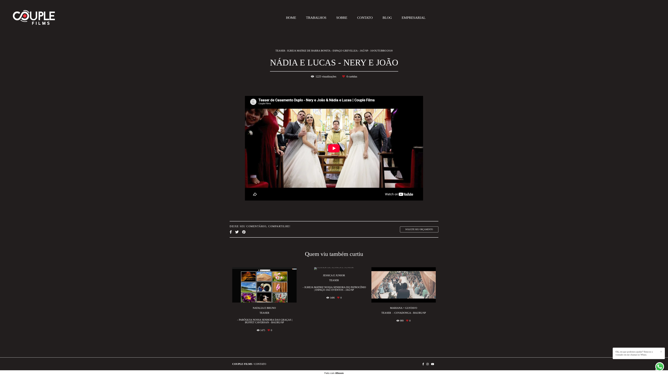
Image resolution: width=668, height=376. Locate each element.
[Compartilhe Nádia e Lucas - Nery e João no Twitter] (237, 232)
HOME (291, 17)
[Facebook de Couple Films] (423, 364)
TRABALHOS (316, 17)
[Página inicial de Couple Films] (33, 17)
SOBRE (341, 17)
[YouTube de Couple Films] (432, 364)
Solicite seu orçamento (419, 229)
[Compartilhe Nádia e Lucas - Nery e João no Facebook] (231, 232)
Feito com (334, 373)
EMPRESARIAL (414, 17)
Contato (260, 364)
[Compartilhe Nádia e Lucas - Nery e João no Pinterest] (243, 232)
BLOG (387, 17)
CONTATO (365, 17)
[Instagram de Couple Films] (427, 364)
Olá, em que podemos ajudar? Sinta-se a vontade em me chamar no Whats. (634, 353)
